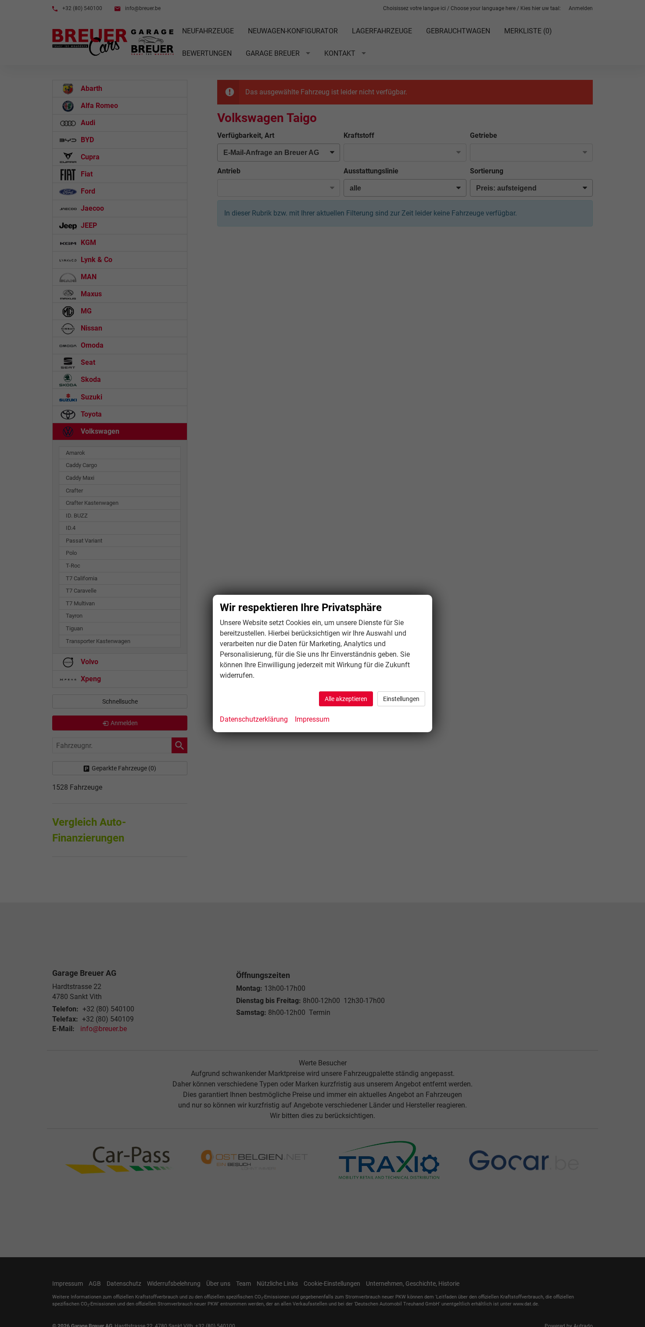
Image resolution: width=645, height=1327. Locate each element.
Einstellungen (401, 698)
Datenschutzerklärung (254, 719)
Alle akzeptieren (346, 698)
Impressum (312, 719)
